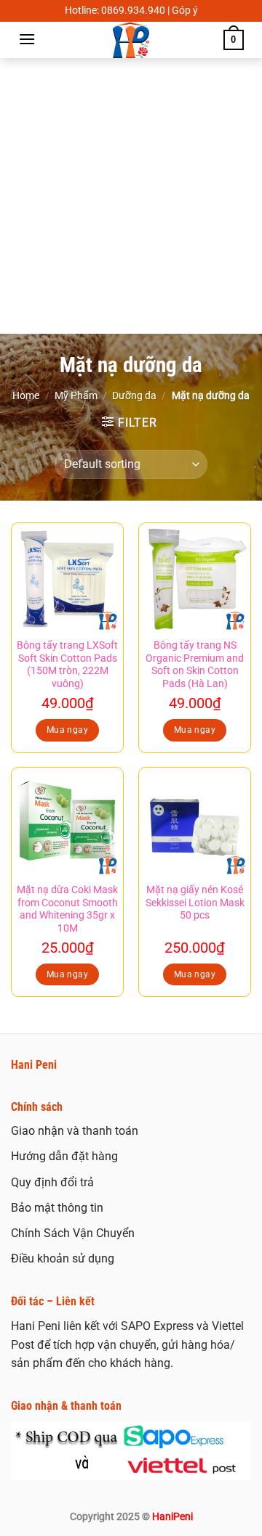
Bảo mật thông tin (57, 1208)
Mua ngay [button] (67, 730)
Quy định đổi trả (52, 1182)
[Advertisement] (131, 195)
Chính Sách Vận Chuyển (73, 1233)
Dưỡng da (134, 395)
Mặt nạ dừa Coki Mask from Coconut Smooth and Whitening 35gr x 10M (67, 909)
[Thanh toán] (131, 1449)
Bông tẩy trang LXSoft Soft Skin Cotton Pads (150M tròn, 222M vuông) (67, 664)
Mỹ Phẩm (76, 395)
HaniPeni (172, 1517)
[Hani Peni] (131, 40)
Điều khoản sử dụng (62, 1258)
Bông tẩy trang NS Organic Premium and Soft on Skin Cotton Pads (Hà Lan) (195, 664)
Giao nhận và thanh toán (74, 1131)
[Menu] (27, 38)
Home (25, 395)
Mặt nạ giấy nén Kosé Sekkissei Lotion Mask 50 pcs (195, 902)
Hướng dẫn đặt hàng (64, 1156)
